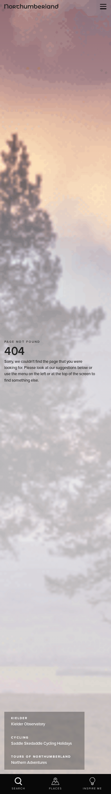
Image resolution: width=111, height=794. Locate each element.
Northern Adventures (41, 760)
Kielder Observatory (28, 721)
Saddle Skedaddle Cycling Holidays (41, 741)
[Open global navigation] (102, 6)
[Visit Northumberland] (31, 6)
